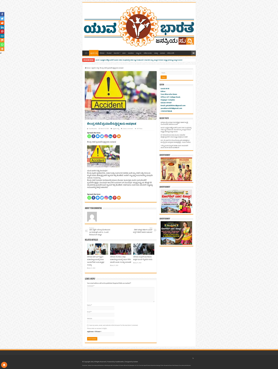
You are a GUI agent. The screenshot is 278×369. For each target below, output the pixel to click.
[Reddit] (2, 23)
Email (89, 312)
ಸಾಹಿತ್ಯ (156, 53)
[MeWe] (2, 36)
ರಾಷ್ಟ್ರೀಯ (138, 53)
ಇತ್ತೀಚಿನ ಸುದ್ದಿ (93, 53)
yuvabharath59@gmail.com (171, 108)
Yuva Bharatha (93, 128)
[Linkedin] (110, 136)
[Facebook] (93, 136)
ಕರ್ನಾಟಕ (116, 53)
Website (89, 318)
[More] (119, 136)
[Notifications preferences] (4, 365)
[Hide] (1, 53)
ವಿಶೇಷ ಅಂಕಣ (148, 53)
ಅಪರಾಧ (162, 53)
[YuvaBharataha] (139, 26)
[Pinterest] (115, 136)
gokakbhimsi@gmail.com (175, 105)
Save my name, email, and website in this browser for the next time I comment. (113, 325)
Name (89, 305)
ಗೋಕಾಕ (109, 53)
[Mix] (2, 40)
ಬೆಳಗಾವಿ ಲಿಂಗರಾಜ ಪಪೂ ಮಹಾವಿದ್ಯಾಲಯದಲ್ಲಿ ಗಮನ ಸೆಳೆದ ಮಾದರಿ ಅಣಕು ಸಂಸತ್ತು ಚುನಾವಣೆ (120, 259)
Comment (90, 286)
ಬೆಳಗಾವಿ (102, 53)
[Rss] (193, 358)
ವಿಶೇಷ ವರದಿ (170, 53)
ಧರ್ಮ (124, 53)
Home (86, 53)
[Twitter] (102, 136)
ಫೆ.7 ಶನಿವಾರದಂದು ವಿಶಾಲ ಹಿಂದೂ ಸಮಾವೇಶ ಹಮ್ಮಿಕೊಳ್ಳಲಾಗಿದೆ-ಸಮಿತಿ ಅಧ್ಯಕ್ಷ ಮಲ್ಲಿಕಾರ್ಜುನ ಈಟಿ (124, 60)
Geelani (135, 361)
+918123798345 (166, 111)
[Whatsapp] (89, 136)
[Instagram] (106, 136)
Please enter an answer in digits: (97, 328)
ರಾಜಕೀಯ (131, 53)
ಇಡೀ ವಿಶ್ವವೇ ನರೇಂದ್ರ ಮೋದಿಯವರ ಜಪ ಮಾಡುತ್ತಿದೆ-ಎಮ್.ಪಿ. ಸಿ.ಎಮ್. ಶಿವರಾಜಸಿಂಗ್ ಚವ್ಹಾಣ (99, 231)
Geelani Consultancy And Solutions (96, 365)
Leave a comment (128, 128)
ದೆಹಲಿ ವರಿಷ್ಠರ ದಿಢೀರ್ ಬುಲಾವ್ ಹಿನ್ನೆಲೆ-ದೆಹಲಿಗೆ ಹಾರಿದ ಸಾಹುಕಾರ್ (142, 230)
